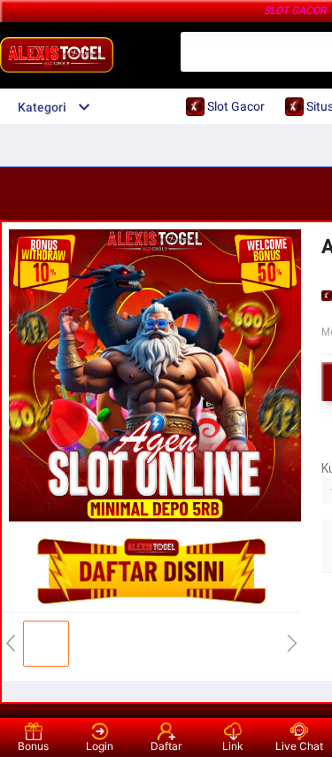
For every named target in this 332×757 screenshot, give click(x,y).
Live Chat (299, 746)
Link (232, 746)
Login (99, 746)
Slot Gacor (295, 10)
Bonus (33, 746)
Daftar (166, 746)
